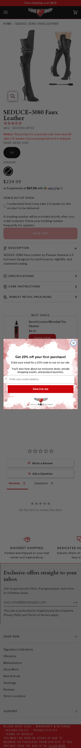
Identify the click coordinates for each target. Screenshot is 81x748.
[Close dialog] (73, 343)
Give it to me (40, 389)
